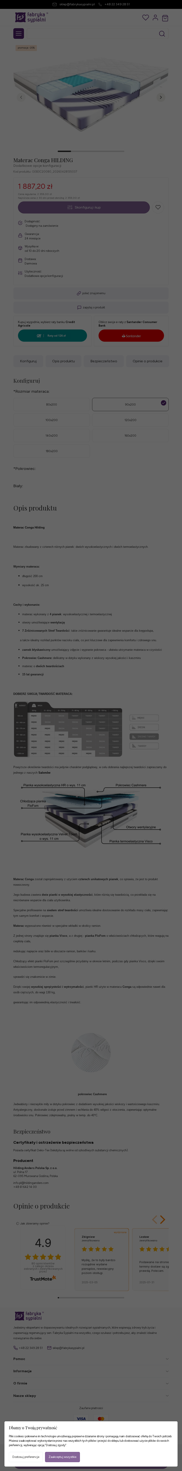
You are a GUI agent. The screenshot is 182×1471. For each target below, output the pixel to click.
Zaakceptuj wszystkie (62, 1457)
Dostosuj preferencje (25, 1457)
